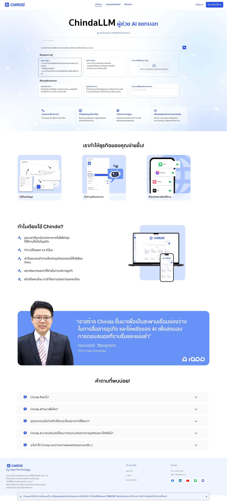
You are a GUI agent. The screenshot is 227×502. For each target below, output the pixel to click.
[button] (154, 67)
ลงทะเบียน (90, 48)
